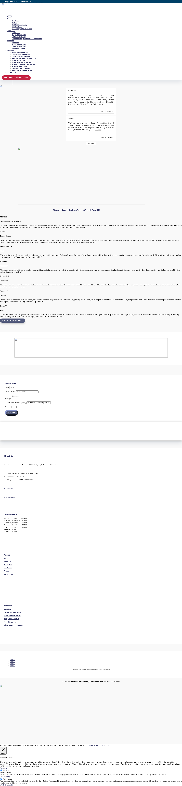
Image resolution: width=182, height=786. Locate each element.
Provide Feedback (19, 66)
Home (9, 15)
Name (7, 387)
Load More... (91, 144)
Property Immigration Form (23, 64)
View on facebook (107, 112)
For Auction (17, 27)
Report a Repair (18, 49)
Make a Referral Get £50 (22, 62)
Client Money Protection (14, 625)
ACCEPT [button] (105, 745)
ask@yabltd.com (10, 1)
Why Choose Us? (19, 35)
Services (10, 51)
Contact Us (11, 72)
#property (111, 128)
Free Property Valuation (22, 29)
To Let (14, 23)
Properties (11, 19)
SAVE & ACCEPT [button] (6, 785)
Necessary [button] (3, 768)
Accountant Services (20, 52)
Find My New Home (11, 320)
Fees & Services (10, 622)
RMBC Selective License (22, 70)
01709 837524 (26, 1)
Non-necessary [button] (5, 776)
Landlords (11, 31)
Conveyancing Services (21, 54)
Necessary (6, 771)
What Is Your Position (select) (15, 403)
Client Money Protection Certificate (27, 39)
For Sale (15, 21)
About (9, 17)
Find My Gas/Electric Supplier (24, 58)
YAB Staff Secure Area (21, 68)
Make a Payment (19, 37)
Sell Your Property (19, 25)
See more (102, 104)
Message (8, 399)
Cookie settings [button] (93, 745)
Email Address (10, 392)
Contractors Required (21, 56)
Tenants (10, 41)
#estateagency (88, 130)
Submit (11, 413)
